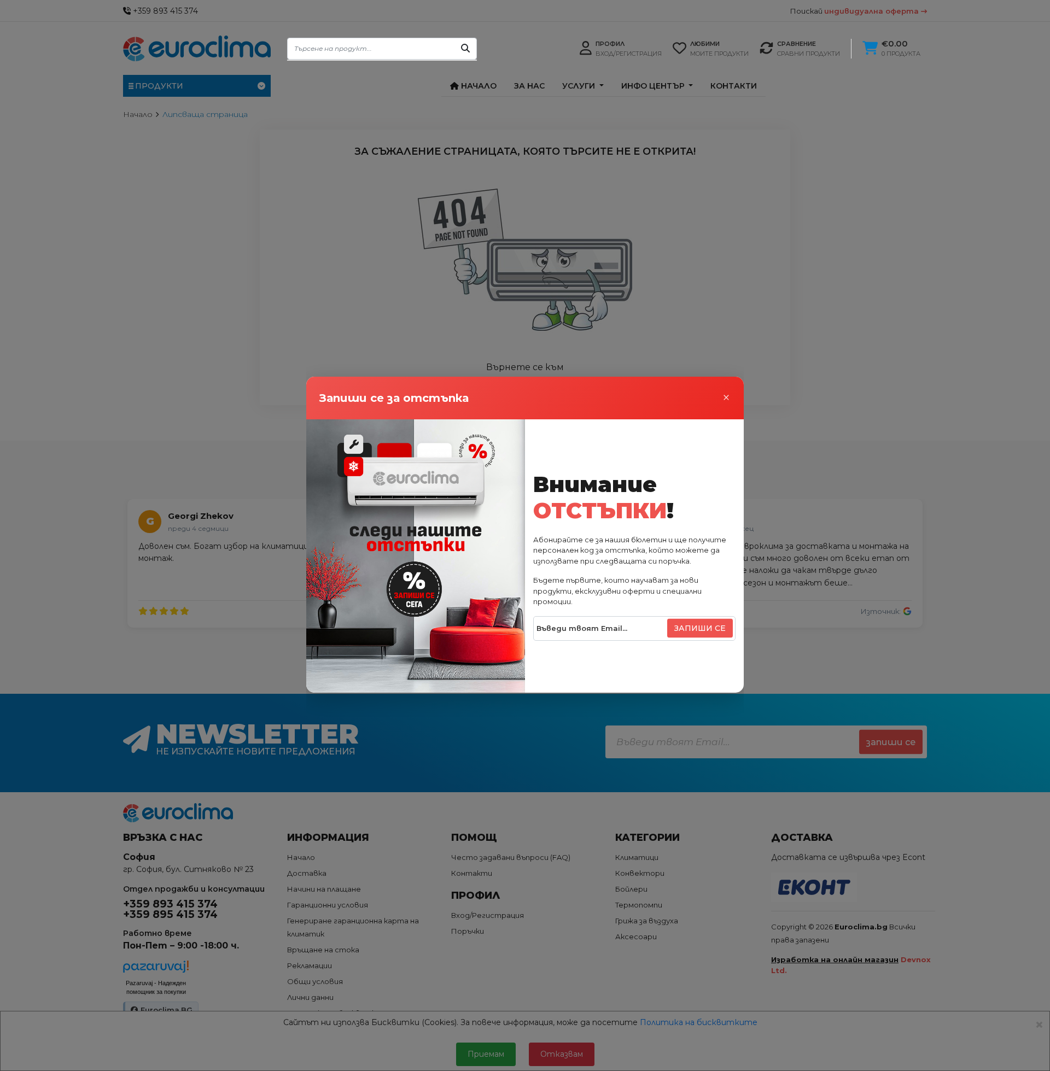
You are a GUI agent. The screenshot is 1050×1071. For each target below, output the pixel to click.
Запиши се (700, 628)
